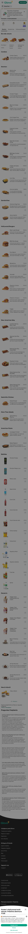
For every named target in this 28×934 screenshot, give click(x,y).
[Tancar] (25, 909)
